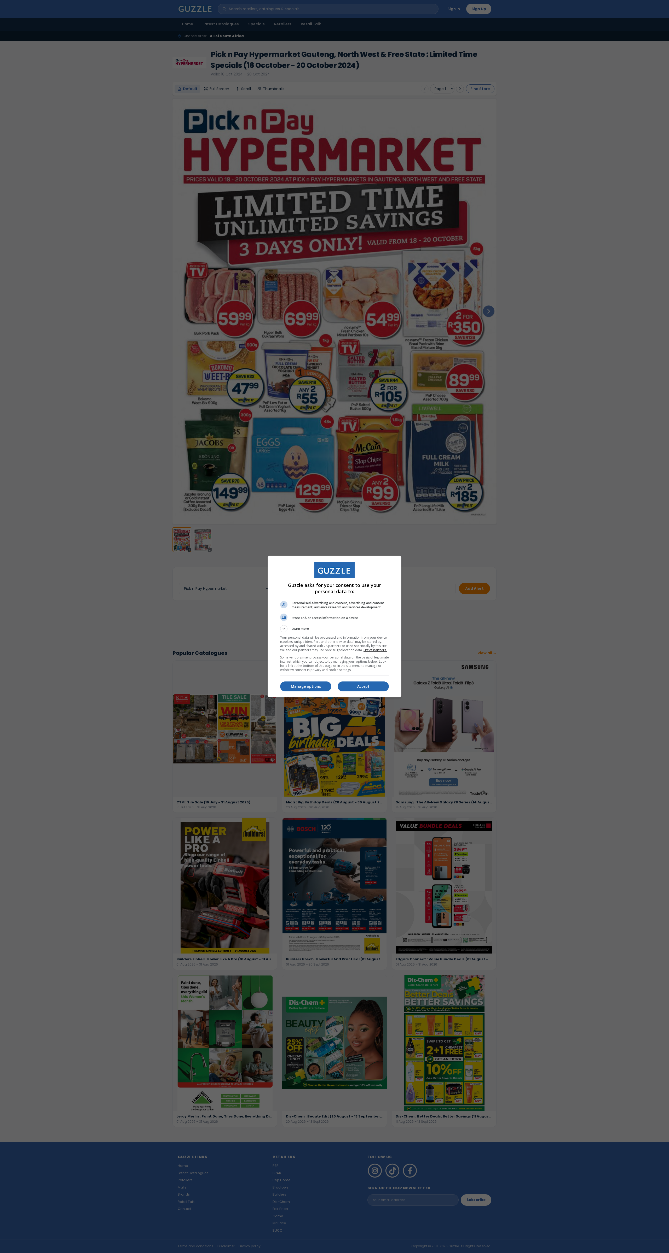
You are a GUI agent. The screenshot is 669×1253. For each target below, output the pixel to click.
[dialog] (334, 626)
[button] (334, 628)
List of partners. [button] (375, 650)
